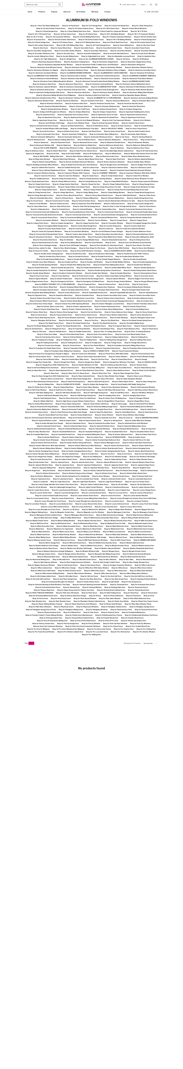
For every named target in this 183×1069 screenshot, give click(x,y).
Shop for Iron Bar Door (89, 454)
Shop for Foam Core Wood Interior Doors (130, 334)
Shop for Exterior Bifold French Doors (44, 301)
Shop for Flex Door (39, 331)
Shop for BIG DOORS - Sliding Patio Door (48, 156)
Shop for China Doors (147, 195)
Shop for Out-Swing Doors (131, 582)
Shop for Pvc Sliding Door (91, 634)
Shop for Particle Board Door (138, 590)
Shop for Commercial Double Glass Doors (141, 212)
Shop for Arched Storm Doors (97, 126)
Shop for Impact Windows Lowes (44, 420)
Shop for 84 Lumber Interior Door (142, 42)
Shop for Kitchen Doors (149, 470)
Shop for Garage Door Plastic (64, 362)
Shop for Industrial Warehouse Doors (72, 429)
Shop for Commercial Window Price (104, 217)
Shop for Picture (95, 596)
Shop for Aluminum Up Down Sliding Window (141, 98)
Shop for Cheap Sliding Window (113, 192)
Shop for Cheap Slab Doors (63, 192)
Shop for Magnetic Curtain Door (62, 512)
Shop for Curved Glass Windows (76, 231)
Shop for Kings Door (32, 470)
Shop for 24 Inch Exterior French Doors (50, 28)
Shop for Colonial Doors (61, 209)
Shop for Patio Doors (89, 593)
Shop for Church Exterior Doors (83, 201)
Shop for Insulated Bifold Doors (64, 432)
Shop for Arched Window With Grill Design (52, 128)
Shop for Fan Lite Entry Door (91, 312)
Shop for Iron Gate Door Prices (146, 454)
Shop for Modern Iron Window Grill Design (76, 548)
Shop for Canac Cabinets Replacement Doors (49, 170)
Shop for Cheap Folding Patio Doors (116, 184)
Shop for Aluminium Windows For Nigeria (42, 70)
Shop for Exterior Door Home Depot (39, 304)
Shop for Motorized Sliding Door (38, 559)
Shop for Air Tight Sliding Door (45, 59)
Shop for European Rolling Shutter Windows (134, 287)
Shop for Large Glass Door (60, 482)
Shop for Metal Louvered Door (114, 532)
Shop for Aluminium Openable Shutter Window (55, 65)
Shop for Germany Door (70, 368)
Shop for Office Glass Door (117, 571)
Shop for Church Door (34, 201)
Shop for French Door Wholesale (84, 354)
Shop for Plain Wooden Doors (60, 601)
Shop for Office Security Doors (105, 573)
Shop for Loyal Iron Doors (114, 501)
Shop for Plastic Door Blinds (118, 601)
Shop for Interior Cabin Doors (73, 437)
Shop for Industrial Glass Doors (75, 426)
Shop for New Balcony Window (45, 562)
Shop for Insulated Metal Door (37, 434)
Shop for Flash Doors (150, 329)
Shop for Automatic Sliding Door (43, 137)
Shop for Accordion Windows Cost (41, 53)
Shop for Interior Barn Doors (146, 434)
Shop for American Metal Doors (118, 101)
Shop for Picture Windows (113, 596)
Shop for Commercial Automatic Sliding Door (42, 212)
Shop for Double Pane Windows (139, 265)
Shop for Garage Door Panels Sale (38, 362)
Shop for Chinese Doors (64, 198)
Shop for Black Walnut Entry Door (90, 159)
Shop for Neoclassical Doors (146, 559)
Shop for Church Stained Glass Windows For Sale (116, 201)
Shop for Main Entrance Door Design (110, 515)
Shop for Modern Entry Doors (92, 546)
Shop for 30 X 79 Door (139, 31)
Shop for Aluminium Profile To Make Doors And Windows (96, 65)
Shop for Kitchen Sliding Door (42, 476)
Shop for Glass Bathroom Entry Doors (90, 370)
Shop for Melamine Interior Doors (140, 523)
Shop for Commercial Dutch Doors (78, 215)
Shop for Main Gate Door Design (46, 518)
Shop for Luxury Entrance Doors (117, 504)
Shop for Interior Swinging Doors (138, 448)
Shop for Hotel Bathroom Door (126, 409)
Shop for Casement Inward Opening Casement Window (130, 170)
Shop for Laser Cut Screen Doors (137, 482)
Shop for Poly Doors (90, 612)
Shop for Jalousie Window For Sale (109, 462)
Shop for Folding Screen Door (47, 343)
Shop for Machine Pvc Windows (94, 509)
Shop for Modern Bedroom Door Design (43, 546)
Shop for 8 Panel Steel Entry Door (115, 42)
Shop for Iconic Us (126, 418)
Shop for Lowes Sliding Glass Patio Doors (92, 498)
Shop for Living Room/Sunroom (117, 487)
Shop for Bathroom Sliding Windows (139, 145)
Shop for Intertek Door (70, 454)
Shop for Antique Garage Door (130, 109)
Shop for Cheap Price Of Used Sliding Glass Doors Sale (128, 190)
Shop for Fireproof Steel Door (145, 326)
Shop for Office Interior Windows (79, 573)
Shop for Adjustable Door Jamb (93, 56)
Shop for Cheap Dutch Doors (39, 184)
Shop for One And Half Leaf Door (38, 579)
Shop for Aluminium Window (111, 67)
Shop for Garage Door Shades (89, 362)
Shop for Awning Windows (142, 137)
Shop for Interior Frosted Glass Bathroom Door (102, 440)
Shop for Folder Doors (94, 337)
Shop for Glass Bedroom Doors (118, 370)
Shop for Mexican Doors (118, 537)
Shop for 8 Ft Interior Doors (63, 42)
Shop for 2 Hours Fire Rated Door (117, 26)
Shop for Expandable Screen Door (94, 292)
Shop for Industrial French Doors (49, 426)
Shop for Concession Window (47, 220)
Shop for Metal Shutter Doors (142, 534)
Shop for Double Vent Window (96, 273)
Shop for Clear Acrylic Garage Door (140, 204)
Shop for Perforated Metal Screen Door (43, 596)
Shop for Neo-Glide (126, 559)
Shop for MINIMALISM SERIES (145, 540)
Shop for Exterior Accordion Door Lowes (112, 295)
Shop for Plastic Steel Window (110, 604)
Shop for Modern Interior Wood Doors (44, 548)
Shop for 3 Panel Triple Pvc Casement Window (110, 31)
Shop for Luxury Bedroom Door (61, 504)
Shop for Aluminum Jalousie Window (43, 87)
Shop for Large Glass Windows (84, 482)
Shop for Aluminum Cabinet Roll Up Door (104, 76)
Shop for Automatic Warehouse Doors (98, 137)
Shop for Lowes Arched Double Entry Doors (51, 495)
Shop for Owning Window (92, 587)
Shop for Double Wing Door (120, 273)
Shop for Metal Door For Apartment (60, 529)
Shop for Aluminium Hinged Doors (105, 62)
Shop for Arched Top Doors (121, 126)
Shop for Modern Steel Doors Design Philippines (55, 551)
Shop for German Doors (138, 365)
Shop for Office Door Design (65, 568)
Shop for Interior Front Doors (72, 440)
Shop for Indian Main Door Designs (138, 420)
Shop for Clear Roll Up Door (60, 206)
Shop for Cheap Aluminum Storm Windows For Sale (134, 179)
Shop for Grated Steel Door (64, 387)
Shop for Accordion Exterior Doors (109, 48)
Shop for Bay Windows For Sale (71, 148)
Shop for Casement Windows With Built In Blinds (137, 173)
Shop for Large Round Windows (110, 482)
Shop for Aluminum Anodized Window (43, 73)
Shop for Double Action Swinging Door (48, 254)
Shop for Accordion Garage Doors (39, 51)
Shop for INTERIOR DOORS (116, 437)
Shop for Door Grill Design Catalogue (73, 245)
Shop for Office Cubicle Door (41, 568)
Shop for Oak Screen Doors (67, 565)
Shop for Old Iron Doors (89, 576)
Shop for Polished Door (72, 612)
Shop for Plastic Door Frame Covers (144, 601)
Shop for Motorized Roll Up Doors (133, 557)
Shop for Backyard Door (36, 140)
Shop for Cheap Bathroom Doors (64, 181)
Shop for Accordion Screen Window (68, 51)
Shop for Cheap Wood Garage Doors (141, 192)
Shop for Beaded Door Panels (97, 148)
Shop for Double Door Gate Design (101, 254)
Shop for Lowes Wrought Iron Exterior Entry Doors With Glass (133, 498)
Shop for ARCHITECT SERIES (112, 128)
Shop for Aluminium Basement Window (46, 62)
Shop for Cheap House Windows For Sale (139, 187)
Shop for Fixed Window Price (103, 329)
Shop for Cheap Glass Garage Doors (42, 187)
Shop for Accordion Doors (84, 48)
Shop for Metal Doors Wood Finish (88, 529)
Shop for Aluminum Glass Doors (71, 84)
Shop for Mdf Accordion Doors (145, 521)
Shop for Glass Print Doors (104, 379)
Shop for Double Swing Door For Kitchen (41, 270)
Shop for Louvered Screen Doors (94, 493)
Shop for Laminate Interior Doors (113, 479)
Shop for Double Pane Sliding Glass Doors (108, 265)
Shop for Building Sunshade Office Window (42, 165)
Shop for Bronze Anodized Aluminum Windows (77, 162)
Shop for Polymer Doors (110, 612)
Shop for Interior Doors (136, 437)
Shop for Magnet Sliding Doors (36, 512)
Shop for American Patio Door (76, 103)
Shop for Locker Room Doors (38, 490)
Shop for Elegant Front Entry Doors (141, 279)
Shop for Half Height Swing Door (95, 393)
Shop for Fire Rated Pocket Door (78, 323)
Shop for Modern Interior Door (143, 546)
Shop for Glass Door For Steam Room (75, 373)
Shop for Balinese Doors (86, 140)
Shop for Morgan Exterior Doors (134, 551)
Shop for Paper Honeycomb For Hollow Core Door (75, 590)
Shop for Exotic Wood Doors (68, 292)
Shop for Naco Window (107, 559)
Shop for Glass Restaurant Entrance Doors (42, 381)
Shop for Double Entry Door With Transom (133, 254)
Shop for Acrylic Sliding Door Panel (40, 56)
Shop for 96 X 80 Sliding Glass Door (70, 45)
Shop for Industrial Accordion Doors (101, 423)
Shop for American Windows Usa (107, 106)
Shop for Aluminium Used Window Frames (46, 67)
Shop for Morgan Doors (110, 551)
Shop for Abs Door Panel (145, 45)
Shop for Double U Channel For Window (67, 273)
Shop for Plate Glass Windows (40, 607)
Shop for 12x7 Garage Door (92, 26)
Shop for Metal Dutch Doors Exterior (140, 529)
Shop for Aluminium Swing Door (133, 65)
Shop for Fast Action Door (97, 318)
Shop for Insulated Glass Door (116, 432)
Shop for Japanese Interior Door (116, 465)
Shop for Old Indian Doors (68, 576)
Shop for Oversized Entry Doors (143, 584)
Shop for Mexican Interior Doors (39, 540)
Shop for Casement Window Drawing (41, 173)
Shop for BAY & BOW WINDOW (45, 148)
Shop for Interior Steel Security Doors (109, 448)
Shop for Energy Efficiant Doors (146, 281)
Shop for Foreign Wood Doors (135, 343)
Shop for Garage (141, 359)
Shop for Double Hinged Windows (108, 259)
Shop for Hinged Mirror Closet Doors (111, 401)
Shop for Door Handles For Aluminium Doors (106, 245)
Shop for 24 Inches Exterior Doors (81, 28)
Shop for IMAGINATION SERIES (146, 418)
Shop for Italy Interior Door (38, 462)
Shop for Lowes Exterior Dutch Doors (84, 495)
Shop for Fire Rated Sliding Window (40, 326)
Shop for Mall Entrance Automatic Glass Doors (101, 518)
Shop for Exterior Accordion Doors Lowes (45, 298)
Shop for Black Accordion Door (107, 156)
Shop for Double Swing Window (38, 273)
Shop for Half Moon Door (119, 393)
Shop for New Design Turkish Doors (106, 562)
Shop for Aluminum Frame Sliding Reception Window (53, 81)
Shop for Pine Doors (133, 596)
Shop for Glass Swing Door (146, 381)
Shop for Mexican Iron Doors (64, 540)
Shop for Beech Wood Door (57, 151)
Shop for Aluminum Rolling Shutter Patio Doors (47, 92)
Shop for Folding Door (139, 337)
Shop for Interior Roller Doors (143, 445)
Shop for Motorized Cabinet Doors (75, 557)
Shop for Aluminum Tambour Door (71, 98)
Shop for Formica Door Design (49, 345)
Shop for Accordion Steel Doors (96, 51)
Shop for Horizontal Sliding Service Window (136, 407)
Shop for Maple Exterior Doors (37, 521)
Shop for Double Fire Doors (78, 256)
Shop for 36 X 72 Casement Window (141, 34)
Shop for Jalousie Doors (60, 462)
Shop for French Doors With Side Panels (113, 354)
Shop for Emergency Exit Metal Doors (90, 281)
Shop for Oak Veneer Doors (90, 565)
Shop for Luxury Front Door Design (145, 504)
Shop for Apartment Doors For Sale (104, 115)
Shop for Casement (100, 170)
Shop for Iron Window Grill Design (142, 457)
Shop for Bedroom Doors (34, 151)
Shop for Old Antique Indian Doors (43, 576)
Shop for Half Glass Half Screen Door (111, 390)
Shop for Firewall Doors (34, 329)
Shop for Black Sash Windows (64, 159)
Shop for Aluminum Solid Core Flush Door (94, 95)
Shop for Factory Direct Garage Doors (64, 312)
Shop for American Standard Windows (52, 106)
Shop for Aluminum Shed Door (78, 92)
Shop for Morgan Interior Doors (43, 554)
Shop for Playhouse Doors (64, 607)
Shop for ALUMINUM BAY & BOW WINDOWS (110, 73)
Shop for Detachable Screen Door (114, 240)
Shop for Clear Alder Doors (37, 206)
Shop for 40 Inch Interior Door (145, 37)
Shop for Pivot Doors (40, 598)
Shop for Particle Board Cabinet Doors (111, 590)
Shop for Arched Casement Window (105, 123)
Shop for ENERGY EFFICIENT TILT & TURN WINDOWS (55, 284)
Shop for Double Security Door (62, 268)
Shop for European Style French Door (105, 290)
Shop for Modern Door (69, 546)
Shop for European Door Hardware (102, 287)
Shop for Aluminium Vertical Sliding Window (81, 67)
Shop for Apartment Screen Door (45, 120)
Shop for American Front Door (92, 101)
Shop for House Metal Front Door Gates (53, 415)
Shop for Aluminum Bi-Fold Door (142, 73)
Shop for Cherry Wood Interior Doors (99, 195)
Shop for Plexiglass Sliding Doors (71, 610)
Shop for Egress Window (38, 279)
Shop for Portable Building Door (133, 612)
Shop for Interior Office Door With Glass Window (47, 445)
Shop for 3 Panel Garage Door (47, 31)
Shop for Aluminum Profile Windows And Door (136, 87)
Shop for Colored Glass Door (105, 209)
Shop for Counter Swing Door (110, 226)
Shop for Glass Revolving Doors (73, 381)
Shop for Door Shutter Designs (65, 248)
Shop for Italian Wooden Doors (141, 459)
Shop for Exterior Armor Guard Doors (111, 298)
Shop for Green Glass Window (87, 387)
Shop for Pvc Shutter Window (144, 632)
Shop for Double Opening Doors (145, 262)
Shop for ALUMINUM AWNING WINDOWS (75, 73)
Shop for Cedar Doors (90, 176)
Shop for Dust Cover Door (39, 276)
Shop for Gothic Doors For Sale (39, 387)
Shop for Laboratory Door (40, 479)
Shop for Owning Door (71, 587)
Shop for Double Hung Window (134, 259)
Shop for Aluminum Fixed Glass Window (137, 78)
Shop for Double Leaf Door (68, 262)
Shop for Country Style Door (134, 226)
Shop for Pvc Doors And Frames (99, 629)
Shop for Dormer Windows (144, 251)
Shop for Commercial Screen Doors (44, 217)
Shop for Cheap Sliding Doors (87, 192)
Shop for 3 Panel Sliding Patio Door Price (75, 31)
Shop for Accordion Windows (145, 51)
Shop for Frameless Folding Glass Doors (79, 348)
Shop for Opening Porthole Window (143, 579)
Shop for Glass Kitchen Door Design (111, 376)
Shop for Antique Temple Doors (104, 112)
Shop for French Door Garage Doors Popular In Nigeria (49, 354)
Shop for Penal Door (131, 593)
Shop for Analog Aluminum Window (54, 109)
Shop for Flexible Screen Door (80, 331)
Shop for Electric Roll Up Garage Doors (89, 279)
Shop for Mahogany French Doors (145, 512)
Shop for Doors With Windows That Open (86, 251)
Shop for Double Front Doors (102, 256)
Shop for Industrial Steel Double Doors (41, 429)
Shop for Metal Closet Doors (141, 526)
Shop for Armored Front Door (44, 131)
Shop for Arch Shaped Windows (88, 120)
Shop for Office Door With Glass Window (93, 568)
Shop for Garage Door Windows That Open (119, 362)
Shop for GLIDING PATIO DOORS (68, 384)
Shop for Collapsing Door (40, 209)
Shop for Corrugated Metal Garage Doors (53, 226)
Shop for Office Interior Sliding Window (49, 573)
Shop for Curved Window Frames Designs (107, 231)
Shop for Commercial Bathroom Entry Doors (78, 212)
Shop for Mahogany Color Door (118, 512)
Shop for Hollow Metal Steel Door (40, 404)
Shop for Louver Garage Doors (144, 490)
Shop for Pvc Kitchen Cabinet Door (70, 632)
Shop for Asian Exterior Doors (139, 131)
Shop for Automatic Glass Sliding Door (103, 134)
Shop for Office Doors (120, 568)
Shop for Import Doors (67, 420)
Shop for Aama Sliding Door (123, 45)
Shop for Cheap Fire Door (90, 184)
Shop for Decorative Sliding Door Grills (139, 237)
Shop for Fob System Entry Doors (48, 337)
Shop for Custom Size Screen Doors (79, 234)
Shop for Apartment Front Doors (133, 117)
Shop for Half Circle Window (36, 390)
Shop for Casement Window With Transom (74, 173)
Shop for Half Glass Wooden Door (68, 393)
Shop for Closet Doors (147, 206)
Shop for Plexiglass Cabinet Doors (114, 607)
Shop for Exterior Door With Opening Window (72, 304)
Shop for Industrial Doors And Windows (133, 423)
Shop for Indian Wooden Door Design (49, 423)
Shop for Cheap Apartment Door (37, 181)
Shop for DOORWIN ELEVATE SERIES (118, 251)
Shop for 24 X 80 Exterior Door (107, 28)
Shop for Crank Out (106, 229)
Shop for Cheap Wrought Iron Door (41, 195)
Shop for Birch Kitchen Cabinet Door (79, 156)
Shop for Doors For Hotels (38, 251)
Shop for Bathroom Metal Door (85, 145)
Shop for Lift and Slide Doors (141, 484)
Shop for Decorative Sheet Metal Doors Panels (105, 237)
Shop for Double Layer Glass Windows (40, 262)
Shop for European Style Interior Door (136, 290)
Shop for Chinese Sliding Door (87, 198)
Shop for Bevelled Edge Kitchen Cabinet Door (117, 151)
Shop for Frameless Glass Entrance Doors (138, 348)
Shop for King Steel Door (121, 468)
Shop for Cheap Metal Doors (70, 190)
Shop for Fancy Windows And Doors (71, 318)
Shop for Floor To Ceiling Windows (137, 331)
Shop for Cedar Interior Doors (112, 176)
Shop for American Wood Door (133, 106)
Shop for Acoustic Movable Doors (116, 53)
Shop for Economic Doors (144, 276)
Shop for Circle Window (38, 204)
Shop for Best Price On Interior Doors (83, 151)
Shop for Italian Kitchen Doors (116, 459)
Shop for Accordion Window (121, 51)
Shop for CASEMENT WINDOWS (104, 173)
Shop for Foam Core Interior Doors (100, 334)
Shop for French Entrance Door (142, 354)
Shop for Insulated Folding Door (90, 432)
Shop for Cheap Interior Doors (46, 190)
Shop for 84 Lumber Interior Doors (41, 45)
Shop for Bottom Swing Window (44, 162)
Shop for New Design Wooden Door (136, 562)
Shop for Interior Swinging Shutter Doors (110, 451)
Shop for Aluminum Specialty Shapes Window (129, 95)
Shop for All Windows (141, 59)
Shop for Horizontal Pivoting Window (44, 407)
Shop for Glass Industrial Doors (83, 376)
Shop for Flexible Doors (57, 331)
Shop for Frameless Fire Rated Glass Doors (45, 348)
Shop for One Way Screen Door (116, 579)
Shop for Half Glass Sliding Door (41, 393)
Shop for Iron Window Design (116, 457)
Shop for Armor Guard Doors (136, 128)
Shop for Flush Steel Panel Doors (72, 334)
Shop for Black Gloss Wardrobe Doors (136, 156)
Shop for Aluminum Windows (67, 101)
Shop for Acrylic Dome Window (143, 53)
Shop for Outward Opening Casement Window (90, 584)
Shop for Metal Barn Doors (93, 526)
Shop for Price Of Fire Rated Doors (83, 621)
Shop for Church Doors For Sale (57, 201)
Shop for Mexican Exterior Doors (142, 537)
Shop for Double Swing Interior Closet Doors (104, 270)
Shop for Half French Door (85, 390)
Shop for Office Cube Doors (145, 565)
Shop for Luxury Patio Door (82, 507)
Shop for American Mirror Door (143, 101)
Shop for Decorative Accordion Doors (109, 234)
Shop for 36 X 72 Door (35, 37)
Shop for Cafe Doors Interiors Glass (115, 167)
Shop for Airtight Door (68, 59)
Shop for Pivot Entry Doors (61, 598)
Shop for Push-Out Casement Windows (48, 626)
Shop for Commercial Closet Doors (111, 212)
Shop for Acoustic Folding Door (89, 53)
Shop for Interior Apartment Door (120, 434)
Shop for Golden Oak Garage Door (95, 384)
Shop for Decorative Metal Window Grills (70, 237)
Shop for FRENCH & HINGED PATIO (96, 351)
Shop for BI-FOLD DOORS (71, 154)
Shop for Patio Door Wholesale (67, 593)
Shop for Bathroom (64, 145)
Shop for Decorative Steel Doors (45, 240)
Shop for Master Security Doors (89, 521)
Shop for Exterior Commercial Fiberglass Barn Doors (114, 301)
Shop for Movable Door (61, 559)
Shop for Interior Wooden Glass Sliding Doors (42, 454)
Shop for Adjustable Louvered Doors (121, 56)
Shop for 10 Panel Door (70, 26)
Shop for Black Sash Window (39, 159)
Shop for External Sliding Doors (137, 309)
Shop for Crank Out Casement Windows (47, 231)
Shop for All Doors (123, 59)
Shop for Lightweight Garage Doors (63, 487)
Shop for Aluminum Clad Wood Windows (76, 78)
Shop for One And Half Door (111, 576)
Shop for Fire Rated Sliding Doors (132, 323)
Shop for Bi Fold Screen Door (147, 151)
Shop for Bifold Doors (113, 154)
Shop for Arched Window (143, 126)
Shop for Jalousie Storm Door (83, 462)
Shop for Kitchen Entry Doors (106, 473)
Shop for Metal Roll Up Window (64, 534)
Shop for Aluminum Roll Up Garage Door (103, 90)
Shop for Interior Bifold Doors (49, 437)
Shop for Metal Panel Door (40, 534)
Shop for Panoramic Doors (138, 587)
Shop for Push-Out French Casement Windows (82, 626)
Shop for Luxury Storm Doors (131, 507)
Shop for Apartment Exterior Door (76, 117)
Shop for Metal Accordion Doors (68, 526)
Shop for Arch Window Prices (78, 123)
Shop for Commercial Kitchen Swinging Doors (111, 215)
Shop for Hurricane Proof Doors (80, 418)
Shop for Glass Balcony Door (145, 368)
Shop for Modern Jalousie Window (107, 548)
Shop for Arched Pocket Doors (72, 126)
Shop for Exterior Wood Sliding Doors (109, 309)
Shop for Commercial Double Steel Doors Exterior (44, 215)
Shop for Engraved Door (87, 284)
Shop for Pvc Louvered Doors (97, 632)
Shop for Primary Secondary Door (133, 621)
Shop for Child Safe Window (126, 195)
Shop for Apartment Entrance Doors (133, 115)
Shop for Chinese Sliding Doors (112, 198)
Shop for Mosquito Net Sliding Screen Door (104, 554)
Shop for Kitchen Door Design (127, 470)
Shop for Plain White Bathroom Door (136, 598)
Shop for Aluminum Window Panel (40, 101)
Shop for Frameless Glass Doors (108, 348)
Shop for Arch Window (141, 120)
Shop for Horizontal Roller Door (72, 407)
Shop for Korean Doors (120, 476)
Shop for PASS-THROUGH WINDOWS (39, 593)
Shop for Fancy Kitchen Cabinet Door (113, 315)
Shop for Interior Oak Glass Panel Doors (137, 443)
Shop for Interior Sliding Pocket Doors (78, 448)
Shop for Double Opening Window (45, 265)
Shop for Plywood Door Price (121, 610)
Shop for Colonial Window (82, 209)
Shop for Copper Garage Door (62, 223)
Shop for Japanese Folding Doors (89, 465)
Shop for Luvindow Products (137, 501)
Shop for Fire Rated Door (110, 320)
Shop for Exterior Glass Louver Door (50, 306)
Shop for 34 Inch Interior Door (65, 34)
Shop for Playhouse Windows (87, 607)
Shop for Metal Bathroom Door (117, 526)
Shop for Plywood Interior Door (49, 612)
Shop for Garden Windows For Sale (85, 365)
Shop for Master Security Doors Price (118, 521)
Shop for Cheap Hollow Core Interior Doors (74, 187)
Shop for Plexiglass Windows (97, 610)
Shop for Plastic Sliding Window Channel (47, 604)
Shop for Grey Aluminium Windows (115, 387)
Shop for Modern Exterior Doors (117, 546)
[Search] (60, 4)
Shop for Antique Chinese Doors (105, 109)
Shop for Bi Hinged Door (35, 154)
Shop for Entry (124, 284)
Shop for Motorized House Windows (104, 557)
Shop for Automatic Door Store (48, 134)
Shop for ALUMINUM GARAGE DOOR (136, 81)
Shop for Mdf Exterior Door (61, 523)
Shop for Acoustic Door (65, 53)
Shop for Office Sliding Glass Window (134, 573)
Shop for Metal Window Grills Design (92, 537)
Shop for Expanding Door (148, 292)
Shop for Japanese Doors (64, 465)
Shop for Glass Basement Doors (61, 370)
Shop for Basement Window (138, 142)
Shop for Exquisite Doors (84, 295)
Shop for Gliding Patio (46, 384)
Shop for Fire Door (91, 320)
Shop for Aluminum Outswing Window (73, 87)
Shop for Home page (119, 404)
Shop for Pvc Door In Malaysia (38, 629)
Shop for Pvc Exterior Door (124, 629)
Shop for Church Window (147, 201)
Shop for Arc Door (66, 120)
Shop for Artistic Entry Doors (68, 131)
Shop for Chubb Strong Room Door (140, 198)
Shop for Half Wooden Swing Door (83, 395)
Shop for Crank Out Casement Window (130, 229)
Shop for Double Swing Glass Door (72, 270)
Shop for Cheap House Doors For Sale (107, 187)
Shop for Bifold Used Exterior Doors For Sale (140, 154)
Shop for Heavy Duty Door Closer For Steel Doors (77, 398)
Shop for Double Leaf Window (91, 262)
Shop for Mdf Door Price (39, 523)
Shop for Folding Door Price (66, 340)
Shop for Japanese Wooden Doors (96, 468)
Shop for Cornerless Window (112, 223)
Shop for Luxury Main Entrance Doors (55, 507)
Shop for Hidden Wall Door (43, 401)
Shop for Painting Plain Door (114, 587)
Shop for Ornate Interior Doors (88, 582)
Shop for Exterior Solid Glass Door (46, 309)
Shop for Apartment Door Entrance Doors (73, 115)
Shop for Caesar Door (91, 167)
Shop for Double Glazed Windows (80, 259)
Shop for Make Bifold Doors (71, 518)
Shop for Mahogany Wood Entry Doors (79, 515)
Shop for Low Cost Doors (118, 493)
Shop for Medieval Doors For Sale (113, 523)
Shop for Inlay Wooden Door (39, 432)
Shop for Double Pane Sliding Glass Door (75, 265)
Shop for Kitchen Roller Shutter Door (133, 473)
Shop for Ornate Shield (110, 582)
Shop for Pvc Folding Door (146, 629)
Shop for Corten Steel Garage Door (84, 226)
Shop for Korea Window (101, 476)
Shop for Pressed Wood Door (107, 618)
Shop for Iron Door (108, 454)
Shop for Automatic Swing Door (69, 137)
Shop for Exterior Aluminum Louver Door (79, 298)
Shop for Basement (41, 142)
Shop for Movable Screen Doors (84, 559)
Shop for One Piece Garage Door (65, 579)
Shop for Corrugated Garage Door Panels (141, 223)
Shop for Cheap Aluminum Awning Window (95, 179)
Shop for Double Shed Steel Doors (89, 268)
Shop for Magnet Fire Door (144, 509)
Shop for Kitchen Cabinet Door (69, 470)
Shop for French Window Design (142, 357)
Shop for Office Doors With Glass (43, 571)
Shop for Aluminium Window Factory (139, 67)
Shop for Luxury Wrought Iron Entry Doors (44, 509)
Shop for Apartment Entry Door (49, 117)
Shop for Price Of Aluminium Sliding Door (52, 621)
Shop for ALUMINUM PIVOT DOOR (103, 87)
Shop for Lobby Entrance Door (143, 487)
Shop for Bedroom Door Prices (138, 148)
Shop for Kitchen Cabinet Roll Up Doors (98, 470)
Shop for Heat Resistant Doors (45, 398)
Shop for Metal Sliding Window (64, 537)
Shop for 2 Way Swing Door (142, 26)
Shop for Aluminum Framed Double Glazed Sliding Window (98, 81)
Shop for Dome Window (94, 242)
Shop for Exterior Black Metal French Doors (76, 301)
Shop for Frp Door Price (100, 359)
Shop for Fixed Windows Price (128, 329)
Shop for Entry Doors (140, 284)
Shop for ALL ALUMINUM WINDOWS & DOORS (96, 59)
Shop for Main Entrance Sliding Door (139, 515)
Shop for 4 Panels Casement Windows (117, 37)
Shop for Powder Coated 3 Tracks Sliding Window (44, 615)
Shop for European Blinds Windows (73, 287)
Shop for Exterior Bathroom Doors (140, 298)
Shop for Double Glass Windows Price (129, 256)
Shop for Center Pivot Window (137, 176)
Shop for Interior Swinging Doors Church (44, 451)
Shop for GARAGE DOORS (147, 362)
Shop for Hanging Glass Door (109, 395)
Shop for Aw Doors (122, 137)
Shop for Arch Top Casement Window (116, 120)
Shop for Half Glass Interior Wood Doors (143, 390)
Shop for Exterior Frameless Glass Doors (142, 304)
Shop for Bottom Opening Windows (141, 159)
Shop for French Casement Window (125, 351)
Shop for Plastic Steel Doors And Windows (81, 604)
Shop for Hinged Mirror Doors (138, 401)
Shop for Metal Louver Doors (63, 532)
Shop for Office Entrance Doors (69, 571)
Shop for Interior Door (95, 437)
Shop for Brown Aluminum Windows (111, 162)
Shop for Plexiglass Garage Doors (141, 607)
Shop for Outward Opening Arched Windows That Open (49, 584)
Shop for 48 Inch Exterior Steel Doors (62, 39)
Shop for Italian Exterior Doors (66, 459)
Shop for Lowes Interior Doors (38, 498)
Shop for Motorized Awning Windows (137, 554)
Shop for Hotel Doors (148, 409)
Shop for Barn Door (131, 140)
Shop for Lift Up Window (38, 487)
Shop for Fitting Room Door (55, 329)
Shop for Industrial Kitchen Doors (102, 426)
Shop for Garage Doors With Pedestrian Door (52, 365)
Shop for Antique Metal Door (79, 112)
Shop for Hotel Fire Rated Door (101, 412)
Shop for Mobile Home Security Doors (103, 543)
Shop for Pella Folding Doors (110, 593)
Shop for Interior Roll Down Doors (116, 445)
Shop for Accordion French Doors (137, 48)
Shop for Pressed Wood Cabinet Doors (79, 618)
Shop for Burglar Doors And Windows (114, 165)
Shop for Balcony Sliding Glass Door (61, 140)
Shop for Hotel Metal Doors (125, 412)
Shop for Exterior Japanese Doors (79, 306)
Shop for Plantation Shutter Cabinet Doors (89, 601)
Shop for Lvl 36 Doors (71, 509)
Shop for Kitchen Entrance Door (48, 473)
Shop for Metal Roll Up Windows (91, 534)
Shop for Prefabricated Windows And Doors (141, 615)
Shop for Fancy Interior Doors (86, 315)
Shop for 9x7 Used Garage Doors (98, 45)
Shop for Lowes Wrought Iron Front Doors (50, 501)
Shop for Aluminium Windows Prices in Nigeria (108, 70)
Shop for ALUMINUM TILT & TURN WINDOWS (104, 98)
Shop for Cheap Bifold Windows (116, 181)
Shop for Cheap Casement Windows (144, 181)
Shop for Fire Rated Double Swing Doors (137, 320)
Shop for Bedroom (117, 148)
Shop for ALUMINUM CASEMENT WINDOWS (139, 76)
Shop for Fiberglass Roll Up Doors (43, 320)
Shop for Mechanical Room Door (86, 523)
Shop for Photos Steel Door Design (73, 596)
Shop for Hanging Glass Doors (134, 395)
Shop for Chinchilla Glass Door (41, 198)
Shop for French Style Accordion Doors (91, 357)
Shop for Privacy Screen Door (43, 623)
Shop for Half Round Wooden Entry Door (52, 395)
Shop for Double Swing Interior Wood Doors (140, 270)
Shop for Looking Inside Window (93, 490)
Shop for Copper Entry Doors (37, 223)
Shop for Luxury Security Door (106, 507)
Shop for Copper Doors (138, 220)
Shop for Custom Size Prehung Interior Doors (46, 234)
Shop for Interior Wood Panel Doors (141, 451)
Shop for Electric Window (115, 279)
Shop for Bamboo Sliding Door (109, 140)
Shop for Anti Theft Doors (80, 109)
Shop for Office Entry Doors (94, 571)
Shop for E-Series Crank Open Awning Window (114, 276)
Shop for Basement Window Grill (42, 145)
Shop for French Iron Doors (64, 357)
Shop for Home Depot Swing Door (68, 404)
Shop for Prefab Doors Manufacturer (79, 615)
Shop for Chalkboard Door (39, 179)
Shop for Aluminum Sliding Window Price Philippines (56, 95)
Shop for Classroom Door (59, 204)
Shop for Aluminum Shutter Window (106, 92)
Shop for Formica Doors (72, 345)
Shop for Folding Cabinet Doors (117, 337)
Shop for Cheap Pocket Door (94, 190)
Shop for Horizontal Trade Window (75, 409)
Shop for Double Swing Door (144, 268)
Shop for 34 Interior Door (88, 34)
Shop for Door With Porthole (118, 248)
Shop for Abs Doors (40, 48)
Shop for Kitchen (49, 470)
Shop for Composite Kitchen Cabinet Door (136, 217)
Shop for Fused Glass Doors (121, 359)
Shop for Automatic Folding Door (74, 134)
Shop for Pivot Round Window (85, 598)
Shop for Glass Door (51, 373)
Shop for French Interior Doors (40, 357)
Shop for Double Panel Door (38, 268)
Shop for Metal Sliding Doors (39, 537)
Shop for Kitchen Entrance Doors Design (77, 473)
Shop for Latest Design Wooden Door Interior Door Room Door (54, 484)
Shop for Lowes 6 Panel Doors (141, 493)
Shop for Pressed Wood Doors (132, 618)
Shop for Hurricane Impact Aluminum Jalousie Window (45, 418)
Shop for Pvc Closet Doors (113, 626)
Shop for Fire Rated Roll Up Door (105, 323)
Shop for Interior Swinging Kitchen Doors (77, 451)
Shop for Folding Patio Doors (140, 340)
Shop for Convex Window (97, 220)
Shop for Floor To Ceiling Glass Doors (108, 331)
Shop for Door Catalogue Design (45, 245)
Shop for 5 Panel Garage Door (145, 39)
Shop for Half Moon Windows (143, 393)
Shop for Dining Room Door (139, 240)
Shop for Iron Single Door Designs (67, 457)
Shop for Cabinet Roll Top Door (43, 167)
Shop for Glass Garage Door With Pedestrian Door (50, 376)
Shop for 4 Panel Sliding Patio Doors (86, 37)
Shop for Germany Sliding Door (93, 368)
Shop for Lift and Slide (119, 484)
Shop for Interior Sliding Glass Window (47, 448)
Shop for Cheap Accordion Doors (64, 179)
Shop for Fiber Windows (119, 318)
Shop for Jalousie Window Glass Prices (139, 462)
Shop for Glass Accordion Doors (119, 368)
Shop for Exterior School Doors (134, 306)
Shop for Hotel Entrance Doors (36, 412)
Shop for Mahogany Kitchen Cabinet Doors (46, 515)
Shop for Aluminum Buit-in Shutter (73, 76)
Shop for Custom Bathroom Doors (138, 231)
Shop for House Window (104, 415)
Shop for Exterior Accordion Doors (142, 295)
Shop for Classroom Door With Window (86, 204)
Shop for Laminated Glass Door (140, 479)
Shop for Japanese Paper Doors (143, 465)
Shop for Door (110, 242)
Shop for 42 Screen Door (36, 39)
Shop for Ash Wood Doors (91, 131)
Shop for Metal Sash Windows (117, 534)
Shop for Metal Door (36, 529)
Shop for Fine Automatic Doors (70, 320)
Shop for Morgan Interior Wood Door (71, 554)
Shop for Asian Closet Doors (114, 131)
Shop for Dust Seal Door (61, 276)
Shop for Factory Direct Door (36, 312)
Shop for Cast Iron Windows (69, 176)
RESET (31, 643)
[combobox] (44, 4)
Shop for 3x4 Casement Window (58, 37)
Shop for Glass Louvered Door (52, 379)
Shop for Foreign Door (93, 343)
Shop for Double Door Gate (76, 254)
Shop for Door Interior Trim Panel (138, 245)
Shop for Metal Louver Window (88, 532)
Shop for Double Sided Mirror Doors (118, 268)
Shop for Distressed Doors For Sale (45, 242)
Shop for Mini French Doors (120, 540)
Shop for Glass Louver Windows (139, 376)
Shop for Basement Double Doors (112, 142)
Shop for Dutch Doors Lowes (83, 276)
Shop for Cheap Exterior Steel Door (66, 184)
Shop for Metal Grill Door (41, 532)
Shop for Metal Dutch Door (114, 529)
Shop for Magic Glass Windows (120, 509)
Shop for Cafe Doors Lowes (141, 167)
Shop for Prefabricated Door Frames (108, 615)
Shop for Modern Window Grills (87, 551)
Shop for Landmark (40, 482)
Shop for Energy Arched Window (119, 281)
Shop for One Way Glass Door (91, 579)
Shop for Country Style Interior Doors (52, 229)
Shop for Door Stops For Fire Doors (92, 248)
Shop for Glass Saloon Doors (122, 381)
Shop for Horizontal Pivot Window (142, 404)
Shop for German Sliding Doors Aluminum (43, 368)
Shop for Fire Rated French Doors (51, 323)
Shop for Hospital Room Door (101, 409)
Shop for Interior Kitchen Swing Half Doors (76, 443)
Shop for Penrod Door (149, 593)
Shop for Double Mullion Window (117, 262)
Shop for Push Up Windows (140, 623)
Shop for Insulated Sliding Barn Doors (91, 434)
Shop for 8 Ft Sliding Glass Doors (88, 42)
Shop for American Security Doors (130, 103)
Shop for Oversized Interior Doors (47, 587)
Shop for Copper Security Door (87, 223)
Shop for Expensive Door (37, 295)
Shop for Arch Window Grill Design (52, 123)
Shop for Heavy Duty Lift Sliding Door (113, 398)
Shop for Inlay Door (148, 429)
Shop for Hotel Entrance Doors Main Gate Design (69, 412)
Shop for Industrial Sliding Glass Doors (131, 426)
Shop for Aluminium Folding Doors (77, 62)
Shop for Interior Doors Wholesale (46, 440)
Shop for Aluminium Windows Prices (74, 70)
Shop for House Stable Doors (81, 415)
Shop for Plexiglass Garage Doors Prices (41, 610)
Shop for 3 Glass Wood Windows (134, 28)
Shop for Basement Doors (60, 142)
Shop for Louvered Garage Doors (66, 493)
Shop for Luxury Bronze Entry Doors (88, 504)
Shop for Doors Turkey (59, 251)
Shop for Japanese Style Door (70, 468)
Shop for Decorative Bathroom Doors (140, 234)
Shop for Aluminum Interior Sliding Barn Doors (133, 84)
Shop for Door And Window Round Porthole (134, 242)
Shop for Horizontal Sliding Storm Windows (43, 409)
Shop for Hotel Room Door (148, 412)
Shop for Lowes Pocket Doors (63, 498)
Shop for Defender (66, 240)
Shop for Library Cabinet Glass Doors (95, 484)
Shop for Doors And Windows (143, 248)
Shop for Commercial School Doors (144, 215)
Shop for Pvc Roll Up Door (120, 632)
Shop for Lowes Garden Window (136, 495)
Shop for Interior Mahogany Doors (107, 443)
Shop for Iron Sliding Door (92, 457)
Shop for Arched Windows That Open (85, 128)
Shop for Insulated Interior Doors (142, 432)
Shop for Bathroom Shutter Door (111, 145)
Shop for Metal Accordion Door (42, 526)
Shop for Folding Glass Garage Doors (113, 340)
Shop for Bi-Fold (53, 154)
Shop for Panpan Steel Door (44, 590)
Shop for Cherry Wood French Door (69, 195)
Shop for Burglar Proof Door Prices (144, 165)
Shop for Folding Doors (88, 340)
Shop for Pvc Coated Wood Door (138, 626)
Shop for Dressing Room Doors (145, 273)
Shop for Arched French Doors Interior (44, 126)
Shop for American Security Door (102, 103)
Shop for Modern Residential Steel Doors (138, 548)
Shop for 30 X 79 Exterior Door (39, 34)
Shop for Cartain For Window (79, 170)
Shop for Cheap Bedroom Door (90, 181)
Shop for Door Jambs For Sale (40, 248)
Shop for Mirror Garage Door (49, 543)
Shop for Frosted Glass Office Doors (75, 359)
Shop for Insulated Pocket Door (63, 434)
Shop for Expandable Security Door (123, 292)
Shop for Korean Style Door (142, 476)
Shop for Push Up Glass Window (115, 623)
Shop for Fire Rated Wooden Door (68, 326)
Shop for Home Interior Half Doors (96, 404)
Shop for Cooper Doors (118, 220)
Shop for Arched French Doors (133, 123)
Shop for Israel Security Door (41, 459)
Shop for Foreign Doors (113, 343)
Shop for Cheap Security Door (39, 192)
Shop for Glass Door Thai (101, 373)
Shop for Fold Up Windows (73, 337)
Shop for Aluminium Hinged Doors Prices (136, 62)
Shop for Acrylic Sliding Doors (67, 56)
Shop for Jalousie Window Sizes (40, 465)
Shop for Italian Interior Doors (91, 459)
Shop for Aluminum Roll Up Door (42, 90)
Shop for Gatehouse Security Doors (114, 365)
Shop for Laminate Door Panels (87, 479)
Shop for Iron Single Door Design (40, 457)
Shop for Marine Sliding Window (63, 521)
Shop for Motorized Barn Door (48, 557)
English (143, 4)
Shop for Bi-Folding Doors (93, 154)
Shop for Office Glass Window (141, 571)
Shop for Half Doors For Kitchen (61, 390)
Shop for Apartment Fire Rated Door (105, 117)
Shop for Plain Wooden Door (35, 601)
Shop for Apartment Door (45, 115)
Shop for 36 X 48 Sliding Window (112, 34)
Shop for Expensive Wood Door (61, 295)
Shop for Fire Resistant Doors (95, 326)
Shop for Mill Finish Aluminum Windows (93, 540)
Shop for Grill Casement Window (143, 387)
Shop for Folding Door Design (43, 340)
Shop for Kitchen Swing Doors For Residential (72, 476)
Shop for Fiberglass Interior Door (143, 318)
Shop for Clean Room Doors (114, 204)
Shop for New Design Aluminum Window (75, 562)
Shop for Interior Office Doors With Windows (85, 445)
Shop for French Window (118, 357)
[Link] (91, 5)
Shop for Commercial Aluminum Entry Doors (135, 209)
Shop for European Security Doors (46, 290)
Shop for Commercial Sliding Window (74, 217)
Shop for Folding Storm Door (71, 343)
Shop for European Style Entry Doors (75, 290)
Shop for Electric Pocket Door (61, 279)
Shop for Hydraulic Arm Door (105, 418)
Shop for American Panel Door (51, 103)
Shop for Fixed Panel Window (79, 329)
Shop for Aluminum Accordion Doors (142, 70)
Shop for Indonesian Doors (76, 423)
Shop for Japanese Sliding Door (44, 468)
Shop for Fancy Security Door (141, 315)
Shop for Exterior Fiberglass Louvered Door (108, 304)
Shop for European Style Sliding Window (40, 292)
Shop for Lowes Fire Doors (111, 495)
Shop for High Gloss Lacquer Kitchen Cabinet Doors (75, 401)
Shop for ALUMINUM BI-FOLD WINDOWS (42, 76)
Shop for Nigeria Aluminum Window (41, 565)
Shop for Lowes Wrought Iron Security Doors (85, 501)
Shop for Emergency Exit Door (62, 281)
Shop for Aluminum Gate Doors (44, 84)
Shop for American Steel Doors (80, 106)
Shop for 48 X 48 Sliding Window (118, 39)
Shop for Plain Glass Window (110, 598)
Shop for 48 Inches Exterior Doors (91, 39)
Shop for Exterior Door (145, 301)
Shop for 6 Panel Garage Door (39, 42)
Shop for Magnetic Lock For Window (90, 512)
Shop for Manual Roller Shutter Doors (135, 518)
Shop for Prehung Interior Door (50, 618)
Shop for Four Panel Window (94, 345)
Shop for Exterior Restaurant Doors (107, 306)
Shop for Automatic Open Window (134, 134)
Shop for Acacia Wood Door (61, 48)
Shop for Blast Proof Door (115, 159)
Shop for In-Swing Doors (113, 420)
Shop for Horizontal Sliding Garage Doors (102, 407)
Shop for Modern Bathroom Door (132, 543)
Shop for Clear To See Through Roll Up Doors (120, 206)
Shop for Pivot (149, 596)
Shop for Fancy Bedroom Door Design (119, 312)
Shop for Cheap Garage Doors (143, 184)
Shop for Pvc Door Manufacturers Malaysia (68, 629)
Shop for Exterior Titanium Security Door (77, 309)
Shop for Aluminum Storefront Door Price (40, 98)
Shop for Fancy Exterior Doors (61, 315)
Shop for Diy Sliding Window (71, 242)
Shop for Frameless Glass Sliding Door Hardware (62, 351)
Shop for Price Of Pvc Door (108, 621)
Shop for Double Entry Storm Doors (52, 256)
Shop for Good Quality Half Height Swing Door (128, 384)
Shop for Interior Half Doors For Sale (136, 440)
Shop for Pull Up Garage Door (68, 623)
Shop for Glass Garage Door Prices (126, 373)
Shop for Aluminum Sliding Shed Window (138, 92)
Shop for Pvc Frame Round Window (41, 632)
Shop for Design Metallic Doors (87, 240)
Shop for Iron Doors (124, 454)
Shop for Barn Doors (148, 140)
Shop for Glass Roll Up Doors (98, 381)
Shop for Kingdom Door (141, 468)
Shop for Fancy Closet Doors (146, 312)
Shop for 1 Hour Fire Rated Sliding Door (44, 26)
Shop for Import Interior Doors (90, 420)
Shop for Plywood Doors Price (146, 610)
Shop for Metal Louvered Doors (139, 532)
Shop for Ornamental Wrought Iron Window (58, 582)
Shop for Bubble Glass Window (139, 162)
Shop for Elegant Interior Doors (36, 281)
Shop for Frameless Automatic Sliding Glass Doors (126, 345)
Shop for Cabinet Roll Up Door (69, 167)
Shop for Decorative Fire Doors (40, 237)
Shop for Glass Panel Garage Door (78, 379)
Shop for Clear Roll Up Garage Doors (86, 206)
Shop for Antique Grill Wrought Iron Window (49, 112)
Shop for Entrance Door (107, 284)
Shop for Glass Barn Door (36, 370)
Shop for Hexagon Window (139, 398)
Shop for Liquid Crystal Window (91, 487)
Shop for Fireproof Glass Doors (120, 326)
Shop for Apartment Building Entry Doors (134, 112)
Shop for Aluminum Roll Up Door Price (71, 90)
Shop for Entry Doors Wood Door (45, 287)
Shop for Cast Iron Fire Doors (45, 176)
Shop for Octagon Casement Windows (117, 565)
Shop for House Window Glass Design (130, 415)
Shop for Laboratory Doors (63, 479)
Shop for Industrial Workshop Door (126, 429)
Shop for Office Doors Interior (141, 568)
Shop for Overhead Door (119, 584)
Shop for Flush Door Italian (47, 334)
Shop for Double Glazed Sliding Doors (51, 259)
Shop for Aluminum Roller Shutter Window (137, 90)
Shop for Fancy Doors (39, 315)
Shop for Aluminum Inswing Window (99, 84)
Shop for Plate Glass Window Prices (138, 604)
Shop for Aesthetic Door (146, 56)
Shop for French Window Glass (47, 359)
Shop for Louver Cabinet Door (119, 490)
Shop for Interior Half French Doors (44, 443)
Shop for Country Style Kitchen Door (82, 229)
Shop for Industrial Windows (99, 429)
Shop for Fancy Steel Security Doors (41, 318)
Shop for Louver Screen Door (41, 493)
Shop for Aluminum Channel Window (44, 78)
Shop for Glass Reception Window (129, 379)
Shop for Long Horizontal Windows (65, 490)
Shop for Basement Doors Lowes (85, 142)
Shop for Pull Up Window (91, 623)
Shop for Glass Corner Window (144, 370)
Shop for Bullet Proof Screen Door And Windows (79, 165)
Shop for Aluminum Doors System (107, 78)
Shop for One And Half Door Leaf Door (138, 576)
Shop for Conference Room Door (73, 220)
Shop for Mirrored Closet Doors (74, 543)
